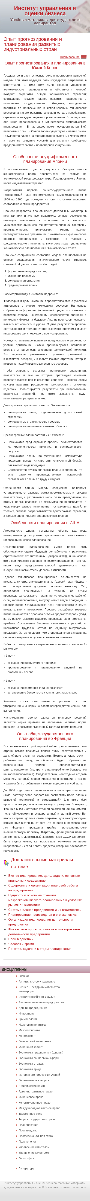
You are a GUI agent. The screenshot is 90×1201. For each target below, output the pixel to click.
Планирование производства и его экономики (43, 914)
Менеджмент (27, 1035)
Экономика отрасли (32, 1063)
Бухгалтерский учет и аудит (37, 997)
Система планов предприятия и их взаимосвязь (44, 909)
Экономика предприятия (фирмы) (41, 1052)
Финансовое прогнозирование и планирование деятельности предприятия (44, 931)
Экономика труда (30, 1069)
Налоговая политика (32, 1024)
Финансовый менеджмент (36, 1041)
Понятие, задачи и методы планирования (40, 948)
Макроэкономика (30, 1030)
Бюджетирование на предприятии (41, 1002)
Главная (24, 976)
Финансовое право (31, 1097)
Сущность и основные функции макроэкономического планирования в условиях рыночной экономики (45, 900)
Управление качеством (34, 1152)
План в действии (20, 938)
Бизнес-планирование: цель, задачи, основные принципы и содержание (44, 878)
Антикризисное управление (37, 981)
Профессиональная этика (36, 1136)
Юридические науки (32, 1086)
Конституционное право (35, 1102)
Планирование (70, 57)
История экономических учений (39, 1074)
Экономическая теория (34, 1080)
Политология (27, 1141)
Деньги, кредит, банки (33, 1008)
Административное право (36, 1091)
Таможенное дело (30, 1113)
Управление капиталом (34, 1147)
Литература (26, 1168)
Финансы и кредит (31, 1047)
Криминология (28, 1019)
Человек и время (21, 943)
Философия (26, 1158)
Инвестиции (27, 1013)
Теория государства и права (37, 1119)
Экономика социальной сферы (39, 1058)
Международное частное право (39, 1108)
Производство (28, 1130)
